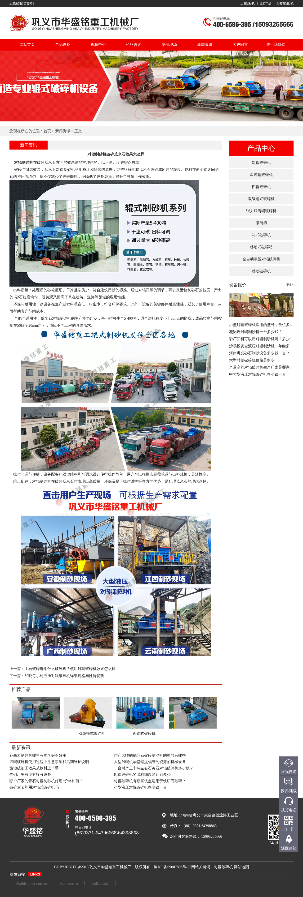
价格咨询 (133, 45)
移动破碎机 (261, 271)
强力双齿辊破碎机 (261, 211)
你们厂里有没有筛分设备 (30, 775)
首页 (47, 131)
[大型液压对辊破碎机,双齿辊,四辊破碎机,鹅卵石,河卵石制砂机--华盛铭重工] (74, 32)
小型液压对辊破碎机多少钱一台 (140, 787)
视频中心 (98, 45)
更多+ (290, 284)
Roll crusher (69, 883)
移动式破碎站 (261, 247)
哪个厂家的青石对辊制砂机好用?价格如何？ (46, 781)
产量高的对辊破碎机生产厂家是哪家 (259, 367)
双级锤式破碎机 (261, 199)
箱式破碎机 (261, 235)
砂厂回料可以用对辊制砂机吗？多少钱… (263, 339)
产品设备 (62, 45)
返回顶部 (288, 848)
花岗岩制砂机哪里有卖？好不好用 (37, 755)
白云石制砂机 (285, 3)
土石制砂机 (248, 3)
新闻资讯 (204, 45)
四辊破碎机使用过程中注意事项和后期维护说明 (49, 762)
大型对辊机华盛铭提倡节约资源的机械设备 (150, 762)
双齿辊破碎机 (261, 175)
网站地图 (241, 867)
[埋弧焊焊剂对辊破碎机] (35, 728)
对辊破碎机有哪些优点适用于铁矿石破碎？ (150, 781)
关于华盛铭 (275, 45)
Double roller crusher (31, 883)
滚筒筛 (261, 223)
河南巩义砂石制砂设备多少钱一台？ (259, 353)
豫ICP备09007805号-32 (172, 867)
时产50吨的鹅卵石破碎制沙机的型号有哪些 (150, 755)
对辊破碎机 (261, 163)
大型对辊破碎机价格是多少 (252, 360)
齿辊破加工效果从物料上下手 (34, 768)
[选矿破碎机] (192, 728)
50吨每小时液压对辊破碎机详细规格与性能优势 (64, 676)
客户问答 (240, 45)
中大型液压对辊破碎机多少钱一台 (257, 374)
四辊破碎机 (261, 187)
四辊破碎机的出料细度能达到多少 (142, 775)
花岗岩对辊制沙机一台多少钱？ (255, 332)
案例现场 (169, 45)
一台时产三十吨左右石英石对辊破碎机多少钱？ (153, 768)
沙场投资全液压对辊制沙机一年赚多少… (263, 346)
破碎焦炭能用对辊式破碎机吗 (34, 787)
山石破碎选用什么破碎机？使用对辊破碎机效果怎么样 (70, 669)
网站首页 (27, 45)
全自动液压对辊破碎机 (261, 259)
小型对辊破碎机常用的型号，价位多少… (263, 325)
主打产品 (265, 3)
